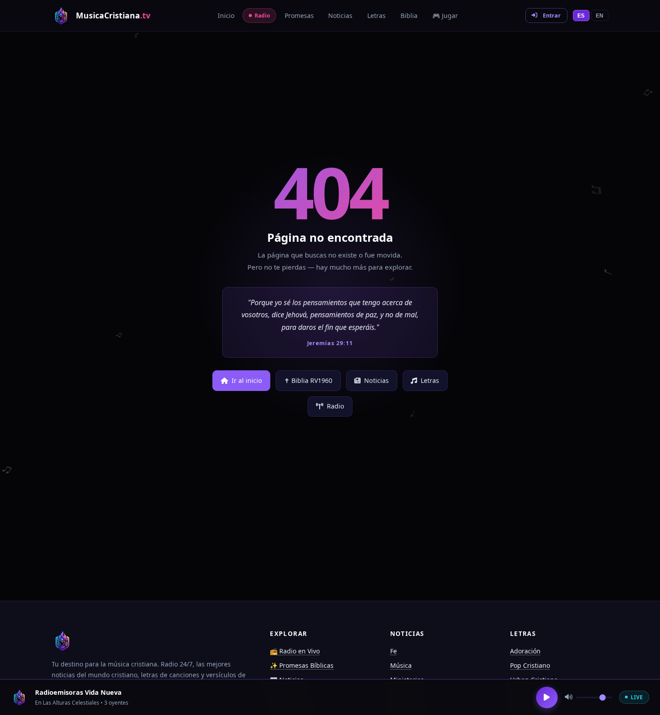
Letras (430, 380)
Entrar (552, 15)
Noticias (376, 380)
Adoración (525, 651)
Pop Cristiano (530, 665)
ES (581, 16)
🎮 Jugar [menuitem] (445, 15)
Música (401, 665)
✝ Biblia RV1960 (308, 380)
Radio (335, 406)
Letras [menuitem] (376, 15)
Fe (393, 651)
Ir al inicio (247, 380)
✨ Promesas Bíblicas (302, 665)
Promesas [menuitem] (299, 15)
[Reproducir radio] (547, 697)
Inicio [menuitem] (226, 15)
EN (599, 16)
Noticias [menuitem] (340, 15)
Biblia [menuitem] (409, 15)
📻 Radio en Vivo (295, 651)
